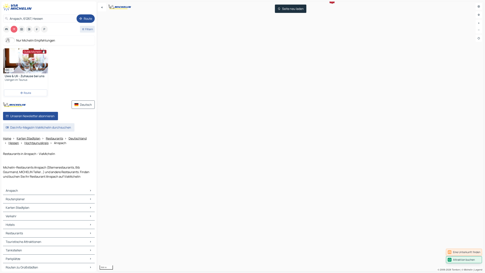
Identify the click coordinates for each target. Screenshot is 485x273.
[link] (464, 252)
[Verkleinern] (479, 30)
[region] (290, 136)
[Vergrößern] (479, 23)
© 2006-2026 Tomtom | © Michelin (455, 269)
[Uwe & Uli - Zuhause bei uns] (25, 60)
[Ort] (479, 38)
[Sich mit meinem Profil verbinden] (479, 6)
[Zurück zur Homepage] (18, 7)
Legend (478, 269)
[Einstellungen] (479, 14)
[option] (6, 29)
